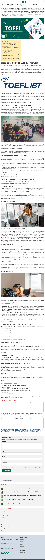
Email (3, 456)
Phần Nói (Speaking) (7, 51)
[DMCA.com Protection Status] (3, 559)
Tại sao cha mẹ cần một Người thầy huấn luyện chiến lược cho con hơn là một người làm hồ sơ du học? (22, 495)
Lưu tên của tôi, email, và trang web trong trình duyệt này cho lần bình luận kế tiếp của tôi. (22, 467)
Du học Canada (22, 542)
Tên (3, 451)
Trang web (4, 462)
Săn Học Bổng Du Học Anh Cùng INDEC (22, 390)
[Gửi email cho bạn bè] (8, 393)
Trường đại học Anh (4, 513)
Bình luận (4, 441)
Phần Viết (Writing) (7, 52)
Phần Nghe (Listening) (8, 50)
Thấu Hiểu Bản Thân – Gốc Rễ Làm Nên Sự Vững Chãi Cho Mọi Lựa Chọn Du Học (18, 488)
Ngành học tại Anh (4, 515)
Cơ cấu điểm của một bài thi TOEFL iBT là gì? (10, 54)
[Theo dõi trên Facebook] (2, 553)
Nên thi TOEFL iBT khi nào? (7, 55)
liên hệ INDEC (32, 378)
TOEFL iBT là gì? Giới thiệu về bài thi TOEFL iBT (11, 43)
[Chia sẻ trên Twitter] (6, 393)
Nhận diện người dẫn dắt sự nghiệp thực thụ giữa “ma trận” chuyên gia (16, 503)
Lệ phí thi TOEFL (5, 56)
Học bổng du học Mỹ (5, 526)
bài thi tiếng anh (16, 397)
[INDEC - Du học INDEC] (22, 2)
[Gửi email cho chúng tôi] (4, 553)
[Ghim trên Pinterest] (10, 393)
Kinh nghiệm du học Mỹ (5, 519)
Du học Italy (22, 546)
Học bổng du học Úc (5, 530)
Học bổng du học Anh (5, 517)
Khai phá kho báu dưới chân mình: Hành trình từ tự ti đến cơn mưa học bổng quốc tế (19, 499)
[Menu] (1, 2)
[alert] (22, 480)
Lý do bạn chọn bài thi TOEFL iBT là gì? (9, 44)
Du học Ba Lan (22, 544)
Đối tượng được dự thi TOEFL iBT (8, 46)
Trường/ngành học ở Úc (5, 528)
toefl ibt (21, 397)
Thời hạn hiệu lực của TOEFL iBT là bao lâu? (10, 58)
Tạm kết (4, 59)
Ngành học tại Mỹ (4, 524)
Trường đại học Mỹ (4, 521)
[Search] (43, 2)
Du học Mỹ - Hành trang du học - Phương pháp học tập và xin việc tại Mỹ (26, 396)
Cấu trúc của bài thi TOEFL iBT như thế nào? (10, 47)
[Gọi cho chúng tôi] (6, 553)
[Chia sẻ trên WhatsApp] (2, 393)
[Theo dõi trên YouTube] (8, 553)
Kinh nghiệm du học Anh (5, 511)
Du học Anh (22, 539)
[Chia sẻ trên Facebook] (4, 393)
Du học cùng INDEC (9, 390)
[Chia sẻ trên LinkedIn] (12, 393)
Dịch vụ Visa (22, 547)
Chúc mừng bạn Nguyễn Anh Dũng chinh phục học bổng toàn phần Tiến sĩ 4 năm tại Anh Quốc (21, 491)
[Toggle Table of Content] (18, 42)
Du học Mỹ (21, 541)
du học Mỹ (27, 378)
